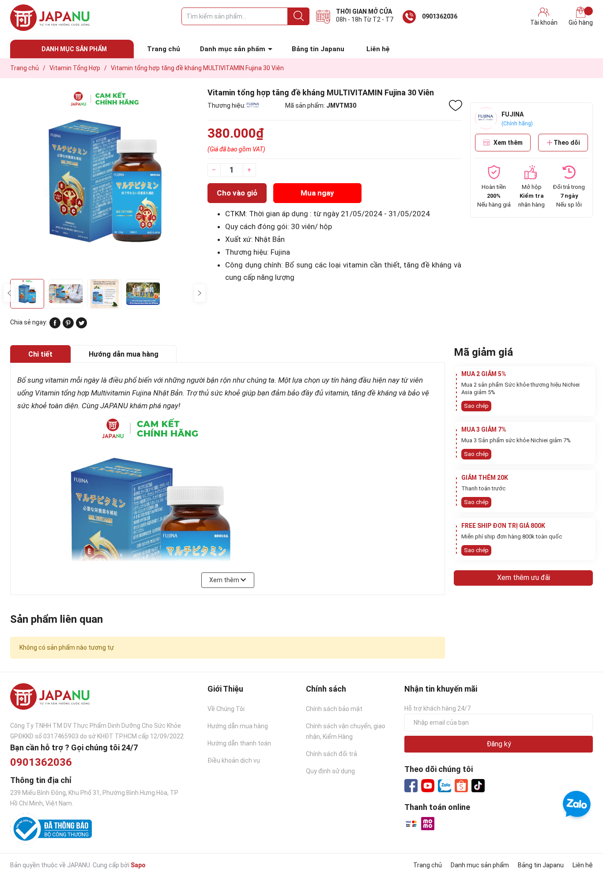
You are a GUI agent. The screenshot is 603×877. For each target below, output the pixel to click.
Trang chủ (163, 49)
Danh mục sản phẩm (232, 49)
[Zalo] (444, 786)
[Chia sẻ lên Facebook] (54, 326)
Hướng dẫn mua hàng (237, 726)
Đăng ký (498, 744)
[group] (104, 181)
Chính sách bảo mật (334, 708)
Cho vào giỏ (237, 192)
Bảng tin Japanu (318, 49)
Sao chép (476, 406)
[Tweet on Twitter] (81, 326)
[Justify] (298, 16)
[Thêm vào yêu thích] (455, 105)
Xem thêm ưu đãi (523, 577)
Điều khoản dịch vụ (233, 760)
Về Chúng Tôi (226, 708)
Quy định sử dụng (330, 771)
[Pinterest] (68, 326)
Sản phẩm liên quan (56, 619)
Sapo (138, 865)
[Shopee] (461, 785)
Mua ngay (317, 192)
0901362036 (439, 16)
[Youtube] (427, 785)
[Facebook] (411, 785)
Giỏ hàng (581, 22)
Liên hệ (378, 49)
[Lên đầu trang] (578, 835)
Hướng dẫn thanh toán (239, 743)
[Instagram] (478, 785)
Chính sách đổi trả (331, 753)
